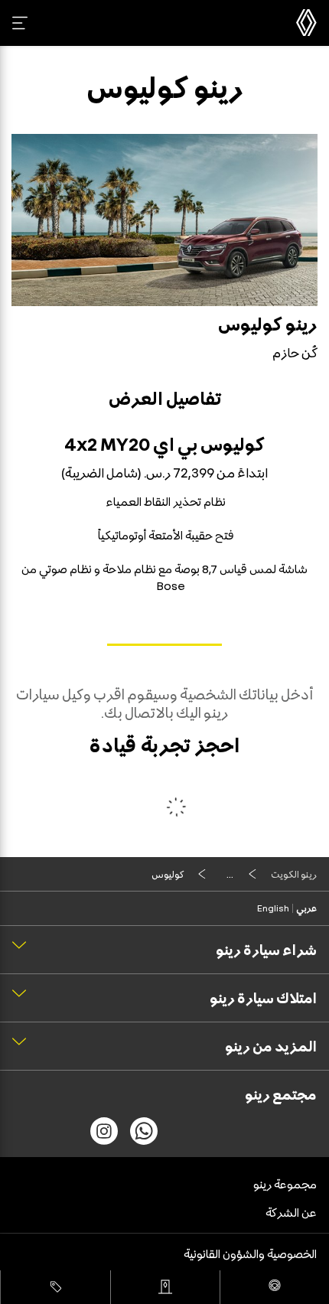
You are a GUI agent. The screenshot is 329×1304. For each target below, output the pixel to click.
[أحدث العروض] (55, 1287)
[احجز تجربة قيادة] (274, 1287)
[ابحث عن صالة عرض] (165, 1287)
